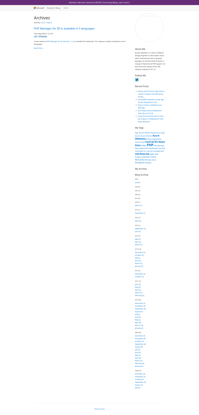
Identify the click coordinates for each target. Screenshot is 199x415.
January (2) (139, 366)
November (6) (140, 338)
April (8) (138, 322)
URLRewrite (142, 153)
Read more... (39, 48)
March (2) (138, 293)
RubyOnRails (153, 148)
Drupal (141, 142)
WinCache (139, 159)
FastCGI (149, 141)
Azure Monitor (146, 136)
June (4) (138, 352)
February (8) (139, 363)
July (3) (137, 258)
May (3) (137, 239)
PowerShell (143, 148)
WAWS (152, 154)
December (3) (140, 252)
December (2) (140, 303)
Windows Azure (150, 160)
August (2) (139, 311)
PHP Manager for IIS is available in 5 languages (64, 28)
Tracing (149, 151)
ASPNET (148, 133)
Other (143, 145)
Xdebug (148, 163)
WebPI (153, 157)
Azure (153, 132)
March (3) (138, 245)
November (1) (140, 213)
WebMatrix (146, 157)
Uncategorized (158, 151)
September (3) (140, 382)
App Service (139, 133)
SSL (144, 151)
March (49, 23)
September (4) (140, 344)
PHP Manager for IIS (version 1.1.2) (60, 41)
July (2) (137, 314)
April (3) (138, 221)
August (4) (139, 347)
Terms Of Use (99, 409)
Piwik (137, 148)
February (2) (139, 295)
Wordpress (140, 162)
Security (162, 148)
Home (66, 8)
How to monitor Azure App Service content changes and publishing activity (151, 94)
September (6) (140, 309)
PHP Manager (43, 36)
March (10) (139, 325)
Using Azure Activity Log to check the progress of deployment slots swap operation (150, 119)
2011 (44, 23)
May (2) (137, 320)
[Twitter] (137, 80)
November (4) (140, 306)
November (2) (140, 377)
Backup (149, 139)
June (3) (138, 261)
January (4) (139, 328)
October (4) (139, 341)
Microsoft (38, 8)
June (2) (138, 231)
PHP (36, 36)
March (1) (138, 205)
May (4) (137, 287)
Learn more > (124, 2)
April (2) (138, 290)
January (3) (139, 266)
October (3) (139, 255)
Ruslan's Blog (53, 8)
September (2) (140, 229)
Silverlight (139, 151)
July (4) (137, 182)
